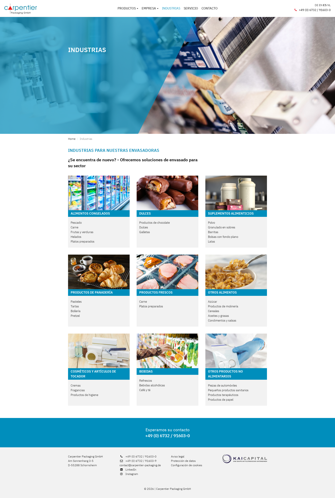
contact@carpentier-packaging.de (140, 465)
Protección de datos (183, 461)
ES (325, 5)
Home (72, 138)
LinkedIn (130, 469)
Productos (127, 8)
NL (329, 5)
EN (320, 5)
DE (316, 5)
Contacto (210, 8)
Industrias (171, 8)
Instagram (131, 474)
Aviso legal (177, 456)
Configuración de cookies (186, 465)
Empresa (149, 8)
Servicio (191, 8)
